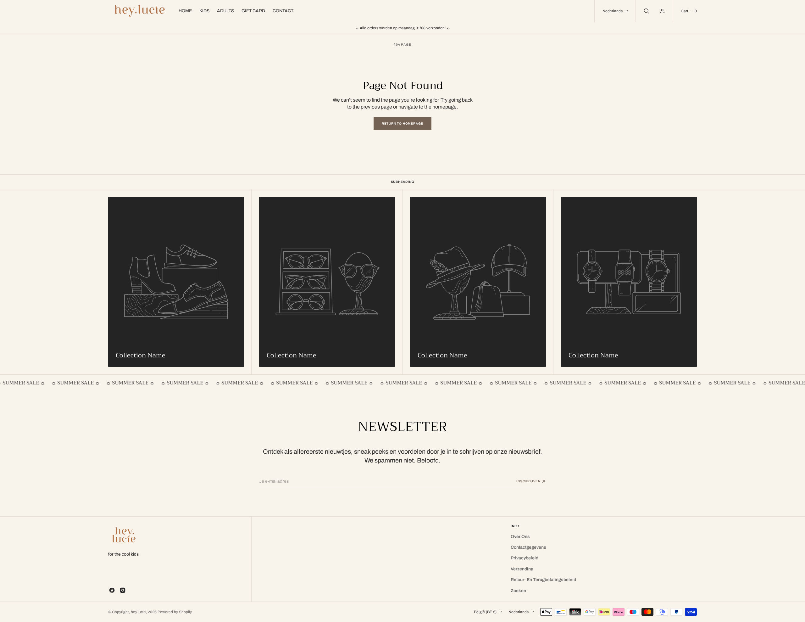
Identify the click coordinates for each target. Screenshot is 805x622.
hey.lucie (138, 612)
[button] (663, 11)
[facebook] (112, 590)
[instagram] (122, 590)
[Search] (646, 11)
